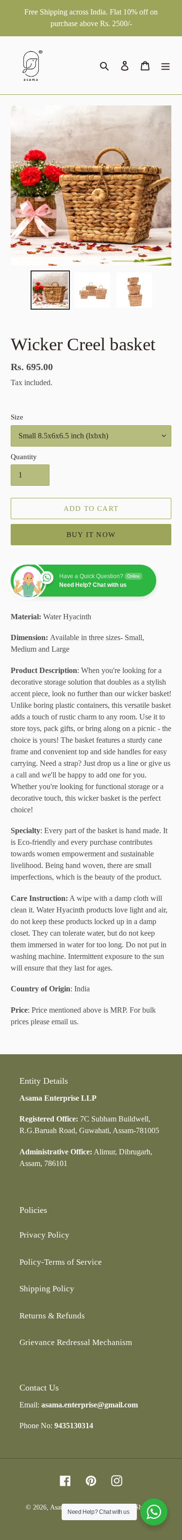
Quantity (24, 457)
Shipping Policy (46, 1288)
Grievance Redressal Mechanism (75, 1342)
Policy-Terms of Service (60, 1262)
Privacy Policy (44, 1235)
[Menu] (165, 65)
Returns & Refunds (52, 1315)
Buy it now (91, 534)
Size (17, 417)
